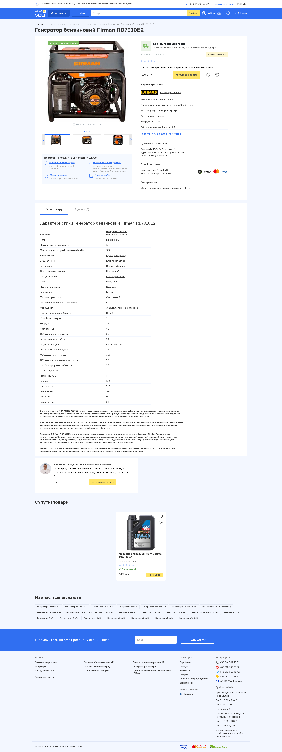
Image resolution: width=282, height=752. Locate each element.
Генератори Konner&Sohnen (205, 612)
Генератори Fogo (127, 612)
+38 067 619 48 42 (105, 472)
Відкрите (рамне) (116, 265)
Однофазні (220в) (116, 255)
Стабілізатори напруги (96, 670)
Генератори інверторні (48, 606)
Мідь (108, 302)
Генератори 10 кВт (69, 618)
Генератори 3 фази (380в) (184, 606)
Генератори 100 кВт (189, 618)
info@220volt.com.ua (231, 681)
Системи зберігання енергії (98, 662)
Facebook (189, 694)
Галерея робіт (102, 175)
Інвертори (40, 666)
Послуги (184, 666)
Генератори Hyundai (175, 612)
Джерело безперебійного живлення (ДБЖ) (152, 672)
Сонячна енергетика (46, 662)
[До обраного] (208, 75)
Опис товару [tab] (54, 209)
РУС (239, 4)
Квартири (111, 286)
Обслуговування (58, 175)
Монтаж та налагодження (107, 162)
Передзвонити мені (223, 4)
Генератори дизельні (103, 606)
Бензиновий (112, 239)
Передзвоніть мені (187, 75)
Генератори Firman (116, 231)
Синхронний (113, 297)
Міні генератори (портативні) (216, 606)
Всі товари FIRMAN (170, 92)
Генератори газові (128, 606)
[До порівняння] (217, 75)
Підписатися (197, 639)
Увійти (211, 13)
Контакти (185, 670)
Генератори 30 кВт (140, 618)
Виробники (185, 662)
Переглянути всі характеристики (161, 133)
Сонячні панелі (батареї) (97, 666)
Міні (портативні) (115, 276)
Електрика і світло (45, 677)
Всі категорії (186, 682)
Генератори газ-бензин (154, 606)
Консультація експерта (62, 162)
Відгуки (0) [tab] (82, 209)
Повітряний (112, 271)
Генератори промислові (49, 612)
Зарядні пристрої (44, 670)
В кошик (155, 575)
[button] (43, 139)
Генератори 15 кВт (93, 618)
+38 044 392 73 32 (64, 472)
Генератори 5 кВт (45, 618)
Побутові (111, 281)
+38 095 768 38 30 (84, 472)
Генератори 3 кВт (232, 612)
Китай (109, 313)
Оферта (184, 674)
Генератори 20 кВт (116, 618)
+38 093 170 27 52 (229, 676)
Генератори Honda (151, 612)
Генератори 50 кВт (164, 618)
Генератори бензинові (76, 606)
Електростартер (115, 260)
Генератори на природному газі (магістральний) (90, 612)
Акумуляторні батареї (144, 666)
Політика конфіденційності (194, 678)
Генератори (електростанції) (148, 662)
